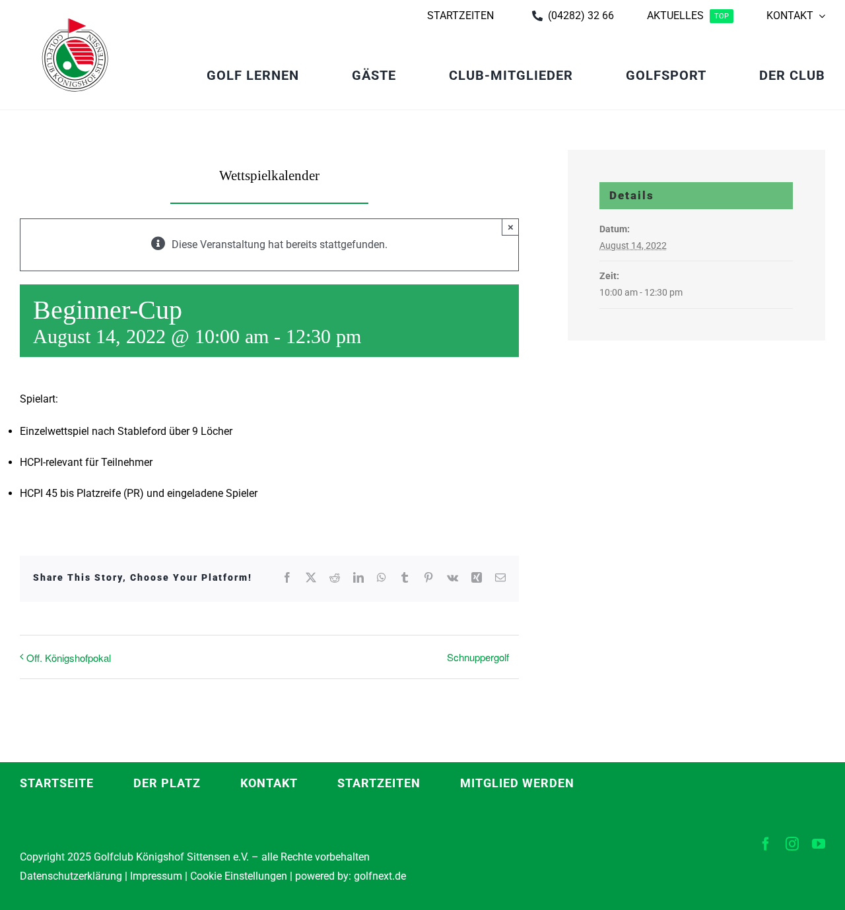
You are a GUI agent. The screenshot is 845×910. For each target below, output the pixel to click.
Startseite (57, 783)
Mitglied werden (517, 783)
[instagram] (792, 844)
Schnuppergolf (478, 657)
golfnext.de (380, 876)
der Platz (167, 783)
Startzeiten (379, 783)
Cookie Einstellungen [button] (237, 876)
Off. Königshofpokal (68, 658)
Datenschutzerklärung (71, 876)
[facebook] (765, 844)
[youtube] (818, 844)
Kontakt (269, 783)
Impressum (156, 876)
